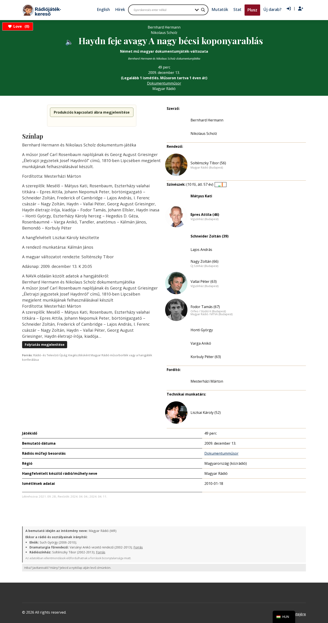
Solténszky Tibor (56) (208, 162)
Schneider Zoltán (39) (209, 236)
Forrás (138, 547)
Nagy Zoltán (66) (204, 261)
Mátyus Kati (201, 196)
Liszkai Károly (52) (206, 412)
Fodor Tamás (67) (205, 306)
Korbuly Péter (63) (206, 356)
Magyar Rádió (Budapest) (207, 167)
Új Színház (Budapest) (204, 266)
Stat (237, 9)
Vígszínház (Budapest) (204, 219)
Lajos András (201, 249)
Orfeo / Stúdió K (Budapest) (208, 311)
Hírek (120, 9)
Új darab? (272, 9)
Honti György (202, 329)
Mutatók (220, 9)
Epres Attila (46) (205, 214)
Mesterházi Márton (207, 381)
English (103, 9)
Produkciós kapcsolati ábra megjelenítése (92, 112)
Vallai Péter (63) (204, 281)
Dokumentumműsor (164, 83)
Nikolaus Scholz (204, 133)
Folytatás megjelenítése (44, 344)
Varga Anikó (201, 343)
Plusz (252, 10)
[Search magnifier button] (203, 10)
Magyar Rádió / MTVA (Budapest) (212, 314)
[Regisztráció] (300, 8)
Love (20, 26)
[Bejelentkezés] (288, 8)
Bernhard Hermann (207, 120)
